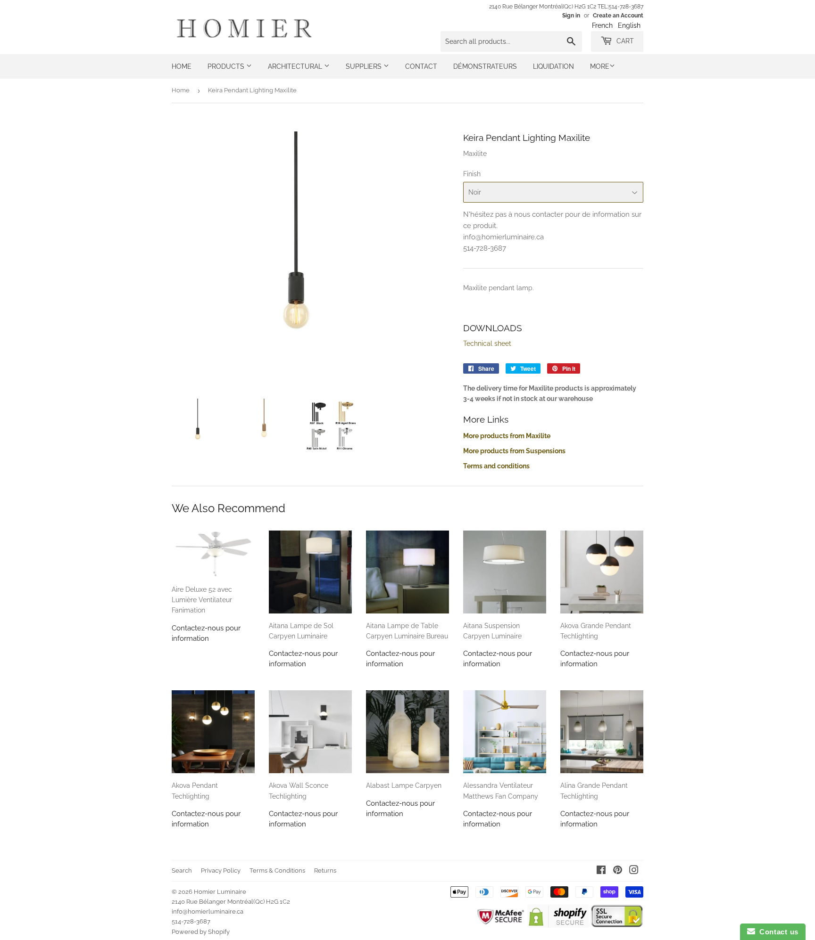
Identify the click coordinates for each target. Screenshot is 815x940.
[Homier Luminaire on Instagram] (634, 871)
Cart (624, 41)
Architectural (296, 66)
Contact (421, 66)
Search (182, 870)
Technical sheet (487, 343)
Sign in (571, 15)
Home (181, 66)
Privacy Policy (221, 870)
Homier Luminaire (220, 891)
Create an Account (618, 15)
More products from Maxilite (506, 436)
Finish (472, 174)
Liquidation (553, 66)
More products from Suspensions (514, 451)
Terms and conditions (496, 466)
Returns (325, 870)
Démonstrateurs (485, 66)
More (599, 66)
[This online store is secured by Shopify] (557, 925)
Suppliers (364, 66)
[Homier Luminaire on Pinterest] (618, 871)
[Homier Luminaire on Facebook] (601, 871)
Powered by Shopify (201, 931)
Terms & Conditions (277, 870)
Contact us (776, 932)
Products (227, 66)
